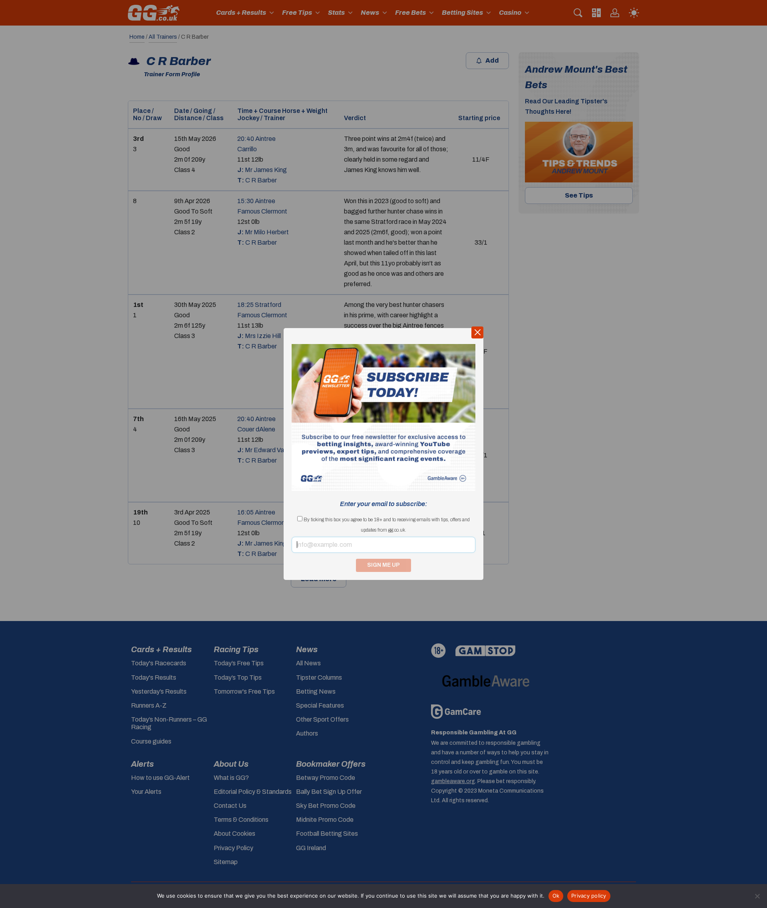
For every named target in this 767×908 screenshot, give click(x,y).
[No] (757, 896)
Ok (556, 895)
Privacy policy (588, 895)
